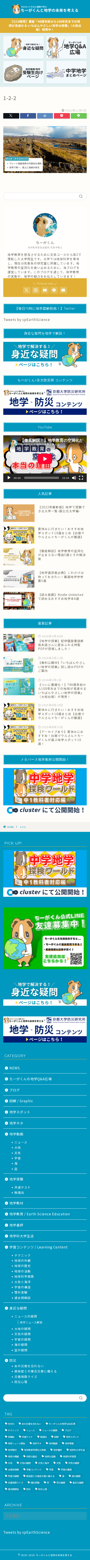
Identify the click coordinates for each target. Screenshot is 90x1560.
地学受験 (16, 1179)
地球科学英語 (24, 1276)
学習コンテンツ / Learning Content (38, 1247)
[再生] (9, 478)
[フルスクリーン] (81, 478)
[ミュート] (74, 478)
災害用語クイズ (25, 1376)
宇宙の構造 (22, 1287)
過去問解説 (22, 1297)
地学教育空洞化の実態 (35, 1449)
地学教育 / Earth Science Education (39, 1213)
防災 (12, 1360)
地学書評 (16, 1225)
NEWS (14, 1067)
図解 (56, 1436)
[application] (45, 458)
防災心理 (21, 1382)
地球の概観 (13, 1456)
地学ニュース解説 (31, 1322)
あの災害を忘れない (29, 1366)
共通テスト (22, 1187)
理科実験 (21, 1292)
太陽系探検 (13, 1469)
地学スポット (19, 1111)
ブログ (14, 1089)
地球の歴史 (22, 1265)
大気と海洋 (22, 1282)
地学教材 (16, 1203)
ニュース (20, 1142)
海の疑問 (21, 1344)
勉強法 (19, 1192)
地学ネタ (16, 1123)
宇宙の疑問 (22, 1339)
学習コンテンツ (34, 1469)
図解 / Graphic (21, 1100)
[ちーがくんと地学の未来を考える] (45, 14)
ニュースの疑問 (25, 1316)
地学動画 (16, 1133)
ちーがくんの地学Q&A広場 (30, 1078)
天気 (17, 1153)
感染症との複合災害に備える (35, 1371)
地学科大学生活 (21, 1235)
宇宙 (17, 1158)
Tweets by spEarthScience (26, 319)
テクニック (22, 1255)
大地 (17, 1147)
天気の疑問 (22, 1334)
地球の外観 (22, 1260)
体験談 (11, 1436)
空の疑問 (21, 1350)
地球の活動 (22, 1271)
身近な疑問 (18, 1308)
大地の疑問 (22, 1328)
